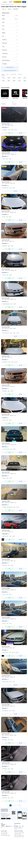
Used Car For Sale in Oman (19, 836)
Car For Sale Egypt (4, 832)
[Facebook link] (14, 826)
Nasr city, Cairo (5, 681)
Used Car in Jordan (17, 834)
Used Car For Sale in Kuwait (19, 832)
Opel (9, 129)
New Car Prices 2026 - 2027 (10, 70)
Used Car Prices (10, 67)
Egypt (9, 826)
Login (24, 1)
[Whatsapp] (9, 133)
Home (15, 825)
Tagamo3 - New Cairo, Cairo (7, 507)
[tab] (3, 74)
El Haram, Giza (5, 652)
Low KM (15, 129)
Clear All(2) (15, 9)
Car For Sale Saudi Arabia (5, 835)
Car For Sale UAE (4, 834)
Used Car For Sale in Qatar (19, 835)
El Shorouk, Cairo (6, 449)
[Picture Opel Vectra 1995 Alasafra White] (14, 289)
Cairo (4, 420)
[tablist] (14, 74)
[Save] (25, 108)
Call (21, 133)
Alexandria (5, 129)
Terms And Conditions (18, 827)
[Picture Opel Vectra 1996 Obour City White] (14, 318)
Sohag (4, 478)
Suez (4, 594)
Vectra (12, 129)
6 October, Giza (5, 187)
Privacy (15, 829)
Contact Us (16, 826)
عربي (11, 1)
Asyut (4, 274)
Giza (4, 158)
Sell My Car (18, 1)
